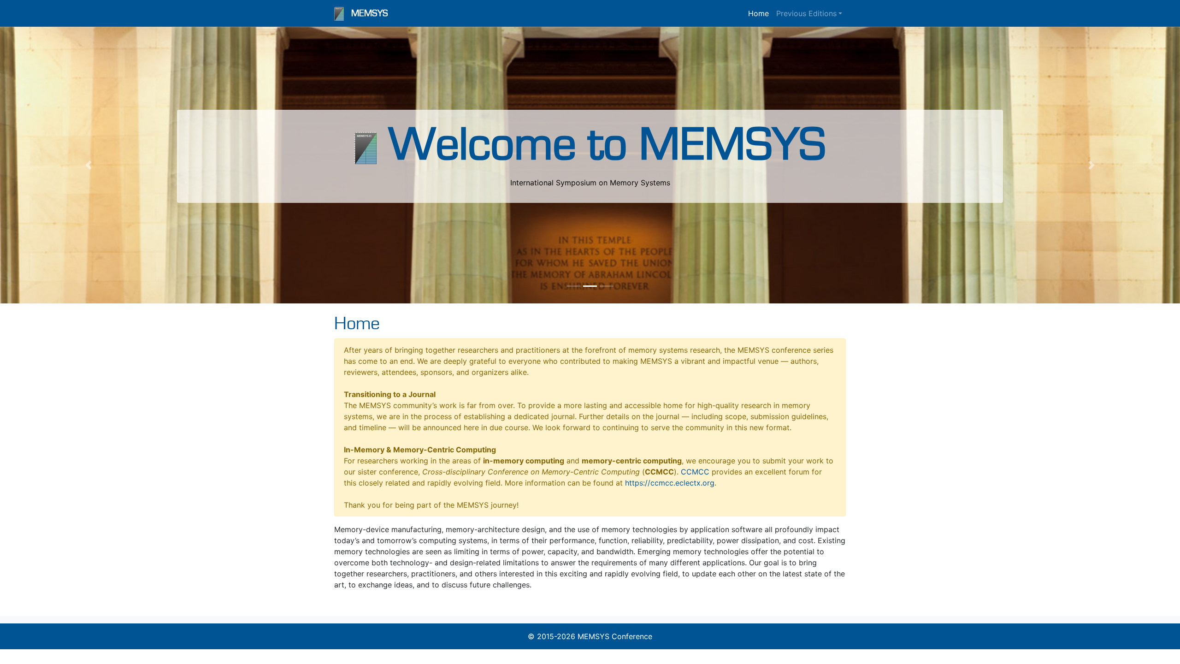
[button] (88, 165)
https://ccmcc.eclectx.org (669, 482)
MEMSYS (369, 13)
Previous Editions (806, 13)
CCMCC (695, 471)
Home (758, 13)
